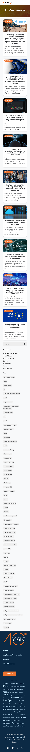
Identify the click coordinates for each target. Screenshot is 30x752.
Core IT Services (9, 462)
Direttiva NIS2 (8, 487)
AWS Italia (7, 437)
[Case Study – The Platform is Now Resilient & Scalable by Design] (15, 221)
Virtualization (8, 623)
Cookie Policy (8, 739)
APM (5, 398)
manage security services (11, 524)
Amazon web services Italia (12, 394)
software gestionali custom (12, 594)
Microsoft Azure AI (9, 540)
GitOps (6, 507)
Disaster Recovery (9, 491)
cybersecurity (8, 470)
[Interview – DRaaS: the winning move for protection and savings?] (15, 255)
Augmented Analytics (10, 425)
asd (5, 417)
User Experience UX (10, 619)
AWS (5, 433)
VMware (6, 627)
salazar (6, 561)
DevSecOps (7, 483)
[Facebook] (17, 748)
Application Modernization (11, 353)
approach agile (8, 413)
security (6, 569)
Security (5, 366)
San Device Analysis (10, 565)
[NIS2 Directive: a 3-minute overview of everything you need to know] (15, 324)
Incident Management (10, 516)
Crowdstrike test (9, 466)
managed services (9, 528)
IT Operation (7, 520)
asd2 (5, 421)
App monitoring (8, 402)
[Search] (25, 344)
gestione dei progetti (10, 503)
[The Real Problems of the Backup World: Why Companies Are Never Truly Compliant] (15, 186)
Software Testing (9, 602)
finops (6, 499)
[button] (20, 2)
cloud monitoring (9, 450)
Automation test (8, 429)
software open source (10, 598)
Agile (5, 381)
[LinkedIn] (8, 748)
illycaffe (6, 512)
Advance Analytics (9, 377)
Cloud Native (7, 454)
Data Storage (8, 474)
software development (10, 586)
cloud (5, 446)
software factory (9, 590)
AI (4, 389)
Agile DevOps (8, 385)
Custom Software (8, 358)
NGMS (6, 557)
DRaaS (6, 495)
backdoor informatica (10, 441)
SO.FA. (6, 582)
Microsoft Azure (8, 536)
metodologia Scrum (9, 532)
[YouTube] (12, 748)
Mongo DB (7, 549)
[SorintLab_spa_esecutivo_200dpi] (7, 2)
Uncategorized (7, 368)
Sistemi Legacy (8, 578)
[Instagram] (22, 748)
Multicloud (7, 553)
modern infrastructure (10, 545)
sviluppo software (9, 607)
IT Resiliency (7, 363)
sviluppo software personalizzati (13, 615)
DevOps (5, 361)
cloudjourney (7, 458)
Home (5, 650)
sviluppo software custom (11, 611)
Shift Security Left (9, 574)
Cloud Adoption (7, 356)
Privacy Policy (20, 737)
